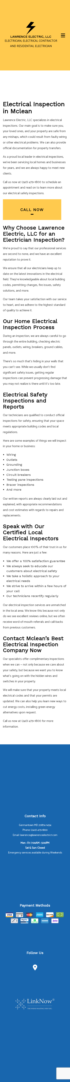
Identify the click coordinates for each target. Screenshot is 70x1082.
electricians (39, 268)
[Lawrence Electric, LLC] (31, 28)
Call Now (32, 209)
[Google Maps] (35, 968)
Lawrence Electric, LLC (30, 36)
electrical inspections (49, 156)
